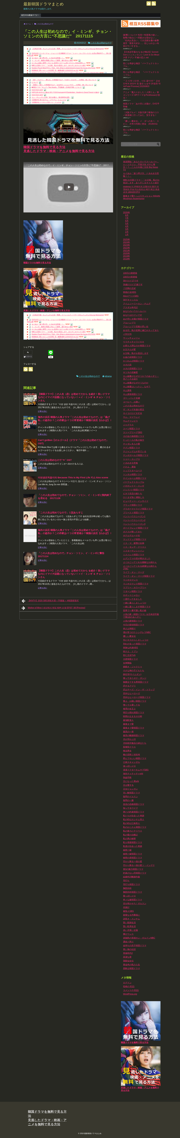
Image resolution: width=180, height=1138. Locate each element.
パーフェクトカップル (133, 482)
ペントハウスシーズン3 (134, 524)
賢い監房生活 (129, 926)
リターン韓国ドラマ (132, 591)
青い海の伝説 (129, 949)
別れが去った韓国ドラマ (134, 644)
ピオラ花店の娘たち (132, 493)
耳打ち (126, 880)
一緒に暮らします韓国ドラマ (136, 607)
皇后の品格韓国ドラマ (133, 804)
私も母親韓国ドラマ (132, 842)
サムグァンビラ (130, 421)
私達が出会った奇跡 (132, 846)
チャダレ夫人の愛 (131, 444)
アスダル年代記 (130, 307)
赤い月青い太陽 (130, 930)
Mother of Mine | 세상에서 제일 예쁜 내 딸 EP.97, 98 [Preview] (56, 608)
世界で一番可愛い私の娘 (134, 610)
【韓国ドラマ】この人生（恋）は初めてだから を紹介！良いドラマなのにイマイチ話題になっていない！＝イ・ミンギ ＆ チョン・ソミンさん (74, 397)
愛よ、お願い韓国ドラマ (134, 701)
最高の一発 (128, 732)
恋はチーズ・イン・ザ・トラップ (139, 690)
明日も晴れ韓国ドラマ (133, 712)
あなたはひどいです (132, 315)
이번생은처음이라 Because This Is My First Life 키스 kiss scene (73, 477)
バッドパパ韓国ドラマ (133, 490)
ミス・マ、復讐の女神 (133, 543)
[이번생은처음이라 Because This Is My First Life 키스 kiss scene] (30, 483)
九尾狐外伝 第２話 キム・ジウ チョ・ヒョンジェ (49, 100)
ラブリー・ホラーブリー (134, 587)
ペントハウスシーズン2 (134, 520)
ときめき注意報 (130, 463)
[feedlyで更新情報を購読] (149, 3)
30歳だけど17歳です (133, 284)
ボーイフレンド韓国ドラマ (135, 528)
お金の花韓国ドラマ (132, 357)
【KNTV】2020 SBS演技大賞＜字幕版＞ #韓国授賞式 (53, 600)
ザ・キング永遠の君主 (133, 409)
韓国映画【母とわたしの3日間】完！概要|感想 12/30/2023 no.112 (55, 70)
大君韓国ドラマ (130, 659)
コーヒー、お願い (131, 402)
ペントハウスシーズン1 (134, 516)
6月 (126, 221)
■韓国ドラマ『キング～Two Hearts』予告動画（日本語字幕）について (57, 87)
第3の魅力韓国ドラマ (133, 869)
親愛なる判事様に (131, 915)
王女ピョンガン (130, 789)
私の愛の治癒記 (130, 835)
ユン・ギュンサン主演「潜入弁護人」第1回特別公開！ (51, 97)
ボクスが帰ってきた (132, 532)
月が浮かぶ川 (129, 739)
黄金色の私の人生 (131, 965)
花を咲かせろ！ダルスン (134, 903)
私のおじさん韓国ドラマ (134, 827)
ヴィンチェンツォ (131, 338)
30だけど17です (130, 281)
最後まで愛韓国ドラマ (133, 728)
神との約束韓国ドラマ (133, 812)
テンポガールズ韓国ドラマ (135, 455)
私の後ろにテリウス (132, 831)
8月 (126, 215)
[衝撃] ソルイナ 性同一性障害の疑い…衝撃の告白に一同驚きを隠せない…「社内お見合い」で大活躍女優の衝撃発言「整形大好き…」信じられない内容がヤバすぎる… (141, 40)
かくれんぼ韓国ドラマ (133, 361)
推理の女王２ (129, 709)
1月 (126, 235)
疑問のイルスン (130, 796)
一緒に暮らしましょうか (134, 603)
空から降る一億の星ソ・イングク (139, 865)
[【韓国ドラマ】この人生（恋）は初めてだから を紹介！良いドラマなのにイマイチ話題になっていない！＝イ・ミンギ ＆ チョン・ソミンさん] (30, 399)
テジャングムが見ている (134, 451)
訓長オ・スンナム (131, 919)
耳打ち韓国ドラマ (131, 884)
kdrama (108, 376)
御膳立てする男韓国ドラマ (135, 682)
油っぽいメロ (129, 766)
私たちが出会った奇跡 (133, 816)
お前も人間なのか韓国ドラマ (136, 346)
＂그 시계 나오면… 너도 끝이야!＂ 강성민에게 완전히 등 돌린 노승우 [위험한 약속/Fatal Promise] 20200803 (141, 83)
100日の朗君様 (130, 273)
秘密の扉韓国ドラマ (132, 858)
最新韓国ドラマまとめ (43, 4)
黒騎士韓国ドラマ (131, 968)
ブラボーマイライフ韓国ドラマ (138, 509)
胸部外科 (127, 888)
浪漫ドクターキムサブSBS (136, 770)
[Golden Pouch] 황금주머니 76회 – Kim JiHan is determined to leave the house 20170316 (63, 68)
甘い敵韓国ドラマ (131, 793)
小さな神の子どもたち (133, 670)
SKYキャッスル (130, 300)
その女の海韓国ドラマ (133, 436)
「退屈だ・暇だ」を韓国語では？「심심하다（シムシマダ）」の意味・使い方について (62, 85)
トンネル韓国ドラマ (132, 474)
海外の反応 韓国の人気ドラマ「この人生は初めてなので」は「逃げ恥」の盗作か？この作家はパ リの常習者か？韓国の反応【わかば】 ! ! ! (74, 420)
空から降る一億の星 (132, 861)
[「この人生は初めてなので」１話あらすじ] (30, 518)
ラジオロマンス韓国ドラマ (135, 584)
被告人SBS (128, 911)
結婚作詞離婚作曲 (131, 877)
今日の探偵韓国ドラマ (133, 625)
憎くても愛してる (131, 705)
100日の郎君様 (130, 277)
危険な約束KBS (130, 648)
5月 (126, 223)
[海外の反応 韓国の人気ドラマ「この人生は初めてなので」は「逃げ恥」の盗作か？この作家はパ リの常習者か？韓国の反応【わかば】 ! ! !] (30, 422)
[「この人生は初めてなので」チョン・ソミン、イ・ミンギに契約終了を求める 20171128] (30, 500)
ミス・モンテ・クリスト (134, 547)
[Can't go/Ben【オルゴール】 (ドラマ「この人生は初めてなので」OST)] (30, 445)
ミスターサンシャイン (133, 551)
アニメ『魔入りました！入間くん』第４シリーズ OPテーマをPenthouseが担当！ (141, 95)
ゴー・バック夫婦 (131, 398)
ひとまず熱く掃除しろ (133, 497)
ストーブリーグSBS (132, 432)
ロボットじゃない (131, 595)
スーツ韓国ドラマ (131, 428)
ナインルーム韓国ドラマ (134, 478)
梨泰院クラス (129, 747)
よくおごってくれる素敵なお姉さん (140, 562)
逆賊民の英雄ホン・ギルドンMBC (139, 938)
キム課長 (127, 390)
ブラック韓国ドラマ (132, 505)
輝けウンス (128, 934)
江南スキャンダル (131, 762)
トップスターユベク (132, 471)
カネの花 (127, 365)
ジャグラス (128, 425)
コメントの (131, 990)
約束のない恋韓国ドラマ (134, 873)
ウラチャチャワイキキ (133, 342)
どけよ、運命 (129, 467)
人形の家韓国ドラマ (132, 621)
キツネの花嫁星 (130, 372)
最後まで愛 (128, 724)
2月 (126, 232)
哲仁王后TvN (129, 655)
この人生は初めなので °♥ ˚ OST (55, 460)
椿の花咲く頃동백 (131, 754)
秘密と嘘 (127, 850)
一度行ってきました (132, 599)
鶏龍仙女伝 (128, 961)
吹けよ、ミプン (130, 651)
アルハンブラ (129, 323)
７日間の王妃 (129, 288)
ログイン (127, 983)
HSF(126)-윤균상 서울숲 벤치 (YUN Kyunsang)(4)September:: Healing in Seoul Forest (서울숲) (65, 92)
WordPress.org (130, 994)
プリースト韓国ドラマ (133, 513)
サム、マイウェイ (131, 417)
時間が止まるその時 (132, 716)
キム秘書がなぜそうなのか (135, 383)
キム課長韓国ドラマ (132, 394)
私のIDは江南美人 (131, 823)
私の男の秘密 (129, 838)
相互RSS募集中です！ (30, 15)
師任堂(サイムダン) (132, 674)
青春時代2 (128, 953)
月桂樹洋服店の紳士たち (134, 743)
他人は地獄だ (129, 628)
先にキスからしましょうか (135, 640)
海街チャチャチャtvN (133, 774)
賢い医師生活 (129, 922)
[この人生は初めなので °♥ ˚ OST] (30, 465)
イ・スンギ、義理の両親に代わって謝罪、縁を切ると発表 (52, 60)
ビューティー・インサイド (135, 501)
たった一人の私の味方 (133, 440)
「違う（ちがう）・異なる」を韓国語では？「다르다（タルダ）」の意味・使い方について (64, 80)
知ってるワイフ (130, 808)
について (35, 82)
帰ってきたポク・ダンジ (134, 678)
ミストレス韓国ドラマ (133, 555)
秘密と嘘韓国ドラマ (132, 854)
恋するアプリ (129, 686)
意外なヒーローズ (131, 693)
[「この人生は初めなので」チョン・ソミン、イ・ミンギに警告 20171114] (30, 558)
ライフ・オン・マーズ (133, 572)
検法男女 (127, 751)
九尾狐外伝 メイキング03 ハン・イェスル (46, 102)
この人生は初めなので (101, 43)
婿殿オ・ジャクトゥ (132, 667)
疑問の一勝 (128, 800)
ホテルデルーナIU (131, 535)
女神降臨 (127, 663)
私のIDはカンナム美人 (133, 819)
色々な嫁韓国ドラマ (132, 900)
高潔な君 (127, 957)
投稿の (128, 986)
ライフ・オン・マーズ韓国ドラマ (139, 576)
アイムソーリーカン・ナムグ (136, 304)
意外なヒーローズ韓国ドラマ (136, 697)
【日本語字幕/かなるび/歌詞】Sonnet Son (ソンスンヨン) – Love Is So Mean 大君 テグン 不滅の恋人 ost (141, 55)
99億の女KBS (129, 292)
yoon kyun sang (37, 90)
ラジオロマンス (130, 580)
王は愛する (128, 785)
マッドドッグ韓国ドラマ (134, 539)
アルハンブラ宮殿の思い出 (135, 326)
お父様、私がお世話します (135, 353)
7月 (126, 218)
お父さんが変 (129, 349)
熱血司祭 (127, 777)
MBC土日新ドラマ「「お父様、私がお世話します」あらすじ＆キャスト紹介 (59, 65)
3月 (126, 229)
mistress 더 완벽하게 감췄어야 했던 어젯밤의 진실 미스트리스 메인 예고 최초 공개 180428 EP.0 (65, 73)
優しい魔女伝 (129, 636)
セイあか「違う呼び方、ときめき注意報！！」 (48, 58)
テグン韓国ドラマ (131, 448)
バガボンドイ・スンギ (133, 486)
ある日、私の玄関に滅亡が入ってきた (141, 330)
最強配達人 (128, 720)
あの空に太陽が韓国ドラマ (135, 319)
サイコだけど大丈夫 (132, 413)
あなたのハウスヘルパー (134, 311)
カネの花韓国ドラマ (132, 368)
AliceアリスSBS (130, 296)
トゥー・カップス (131, 459)
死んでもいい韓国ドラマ (134, 758)
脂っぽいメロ (129, 896)
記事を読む (42, 411)
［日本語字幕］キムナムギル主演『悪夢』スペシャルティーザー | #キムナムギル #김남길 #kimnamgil (68, 49)
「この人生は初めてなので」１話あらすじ (60, 512)
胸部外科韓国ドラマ (132, 892)
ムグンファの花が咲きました (136, 558)
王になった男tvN (131, 781)
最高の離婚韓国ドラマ (133, 735)
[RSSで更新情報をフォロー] (154, 3)
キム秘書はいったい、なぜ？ (136, 386)
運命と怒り (128, 942)
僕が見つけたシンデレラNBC (137, 632)
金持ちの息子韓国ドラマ (134, 945)
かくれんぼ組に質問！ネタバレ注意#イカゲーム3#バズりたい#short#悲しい (59, 63)
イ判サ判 (127, 334)
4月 (126, 226)
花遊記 (126, 907)
